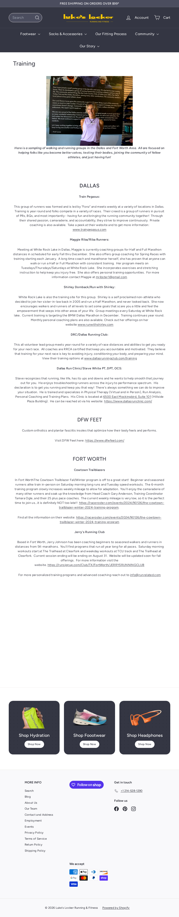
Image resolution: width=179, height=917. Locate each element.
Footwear (28, 34)
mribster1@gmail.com (111, 277)
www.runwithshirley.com (96, 324)
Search (29, 790)
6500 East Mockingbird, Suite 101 (127, 397)
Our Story (88, 46)
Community (145, 34)
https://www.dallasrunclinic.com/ (128, 401)
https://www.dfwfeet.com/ (104, 440)
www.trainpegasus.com (90, 229)
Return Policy (34, 844)
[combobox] (25, 17)
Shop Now (34, 744)
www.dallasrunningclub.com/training (110, 358)
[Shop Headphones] (145, 718)
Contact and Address (39, 814)
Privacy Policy (34, 832)
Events (29, 826)
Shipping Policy (35, 850)
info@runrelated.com (145, 575)
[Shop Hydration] (34, 718)
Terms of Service (36, 838)
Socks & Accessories (66, 34)
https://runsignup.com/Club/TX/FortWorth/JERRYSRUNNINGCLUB (96, 565)
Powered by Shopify (116, 907)
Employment (33, 820)
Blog (28, 796)
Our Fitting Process (111, 34)
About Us (31, 802)
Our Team (31, 808)
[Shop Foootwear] (89, 718)
